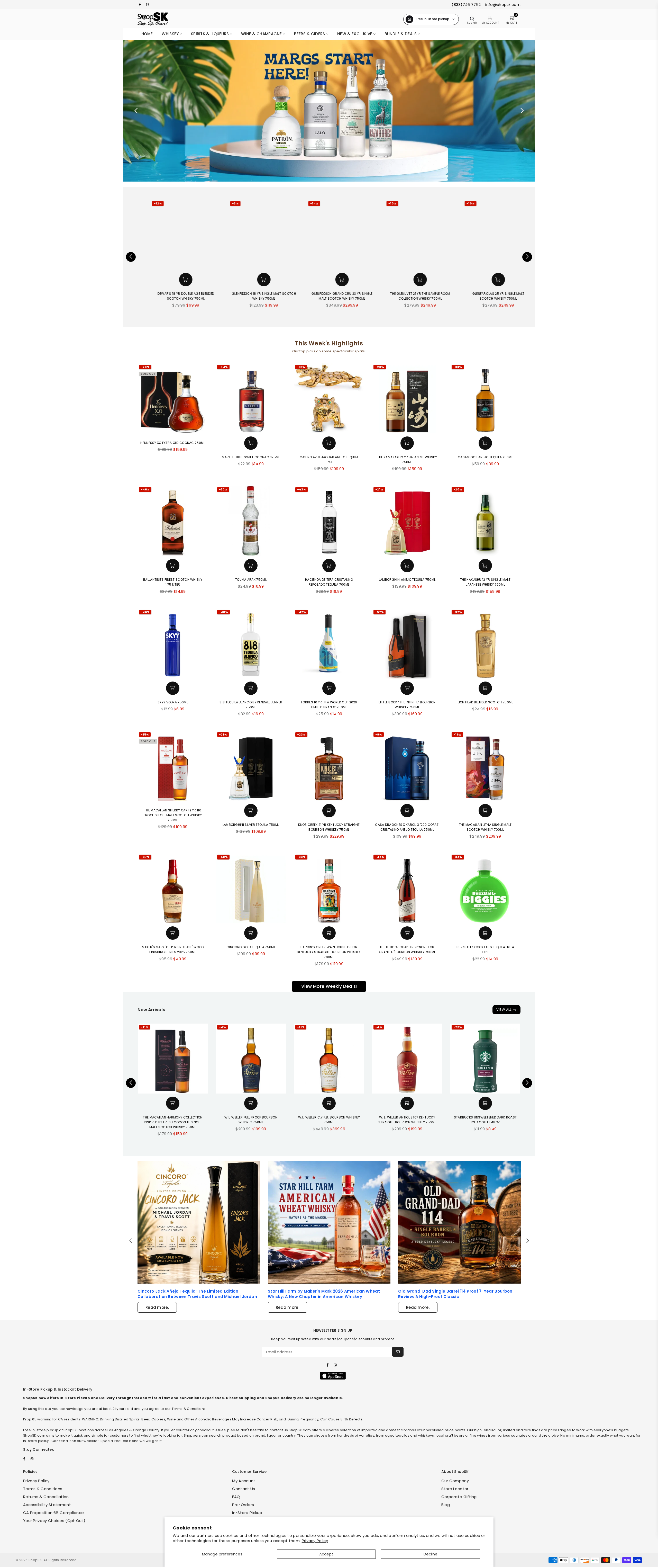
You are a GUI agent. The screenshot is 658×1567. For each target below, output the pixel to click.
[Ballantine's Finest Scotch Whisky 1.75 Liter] (173, 521)
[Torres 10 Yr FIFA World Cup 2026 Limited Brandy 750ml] (329, 643)
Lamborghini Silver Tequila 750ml (251, 824)
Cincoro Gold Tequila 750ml (250, 947)
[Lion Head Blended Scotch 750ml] (485, 643)
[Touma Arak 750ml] (251, 521)
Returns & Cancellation (46, 1496)
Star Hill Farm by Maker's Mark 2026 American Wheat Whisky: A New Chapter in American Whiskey (324, 1293)
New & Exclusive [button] (355, 34)
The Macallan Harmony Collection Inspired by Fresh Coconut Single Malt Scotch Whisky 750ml (172, 1122)
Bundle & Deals (401, 34)
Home (147, 34)
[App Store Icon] (333, 1376)
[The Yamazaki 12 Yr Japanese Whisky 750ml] (407, 398)
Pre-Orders (243, 1504)
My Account (243, 1480)
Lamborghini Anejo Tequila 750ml (407, 579)
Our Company (455, 1480)
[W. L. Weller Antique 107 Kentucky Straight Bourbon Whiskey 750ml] (407, 1059)
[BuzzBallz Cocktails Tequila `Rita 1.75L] (485, 888)
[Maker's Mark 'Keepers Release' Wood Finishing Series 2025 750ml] (173, 888)
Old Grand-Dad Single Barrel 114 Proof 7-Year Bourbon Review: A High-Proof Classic (455, 1293)
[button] (197, 279)
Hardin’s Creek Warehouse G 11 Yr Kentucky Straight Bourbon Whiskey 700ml (329, 952)
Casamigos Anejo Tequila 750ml (485, 457)
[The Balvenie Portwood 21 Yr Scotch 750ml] (510, 235)
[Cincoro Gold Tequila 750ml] (251, 888)
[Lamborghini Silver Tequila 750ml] (251, 766)
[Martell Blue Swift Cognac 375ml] (251, 398)
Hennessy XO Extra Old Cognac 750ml (172, 443)
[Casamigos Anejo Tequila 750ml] (485, 398)
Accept (326, 1554)
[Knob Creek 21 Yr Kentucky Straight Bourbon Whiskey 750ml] (329, 766)
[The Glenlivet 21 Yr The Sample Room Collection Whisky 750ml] (354, 235)
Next (522, 111)
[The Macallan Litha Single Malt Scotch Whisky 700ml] (485, 766)
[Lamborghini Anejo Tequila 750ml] (407, 521)
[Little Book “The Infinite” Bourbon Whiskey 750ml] (407, 643)
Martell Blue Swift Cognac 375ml (251, 457)
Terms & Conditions (42, 1488)
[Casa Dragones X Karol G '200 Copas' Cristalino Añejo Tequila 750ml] (407, 766)
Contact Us (243, 1488)
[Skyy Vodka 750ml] (173, 643)
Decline (430, 1554)
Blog (445, 1504)
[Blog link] (199, 1222)
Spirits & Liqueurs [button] (210, 34)
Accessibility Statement (47, 1504)
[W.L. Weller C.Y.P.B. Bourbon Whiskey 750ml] (329, 1059)
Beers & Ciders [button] (310, 34)
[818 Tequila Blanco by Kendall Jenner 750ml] (251, 643)
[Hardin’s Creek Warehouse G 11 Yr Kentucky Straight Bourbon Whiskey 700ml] (329, 888)
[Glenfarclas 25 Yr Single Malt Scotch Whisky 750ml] (432, 235)
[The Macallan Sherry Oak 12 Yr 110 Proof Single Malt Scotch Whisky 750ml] (173, 766)
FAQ (236, 1496)
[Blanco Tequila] (329, 111)
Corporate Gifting (459, 1496)
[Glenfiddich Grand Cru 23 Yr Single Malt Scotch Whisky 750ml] (275, 235)
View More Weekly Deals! (329, 986)
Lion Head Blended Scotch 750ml (485, 702)
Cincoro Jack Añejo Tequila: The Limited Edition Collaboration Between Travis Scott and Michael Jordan (197, 1293)
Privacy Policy (315, 1540)
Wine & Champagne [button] (262, 34)
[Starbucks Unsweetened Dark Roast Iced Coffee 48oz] (485, 1059)
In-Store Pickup (247, 1512)
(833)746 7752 (466, 4)
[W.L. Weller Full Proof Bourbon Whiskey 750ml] (251, 1059)
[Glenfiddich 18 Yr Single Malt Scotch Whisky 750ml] (197, 235)
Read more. (157, 1307)
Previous (136, 111)
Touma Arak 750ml (251, 579)
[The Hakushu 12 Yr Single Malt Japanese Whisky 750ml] (485, 521)
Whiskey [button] (171, 34)
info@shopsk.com (502, 4)
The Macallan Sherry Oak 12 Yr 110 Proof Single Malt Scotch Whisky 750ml (173, 815)
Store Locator (455, 1488)
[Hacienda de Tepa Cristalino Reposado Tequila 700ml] (329, 521)
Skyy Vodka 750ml (173, 702)
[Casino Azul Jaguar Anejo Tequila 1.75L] (329, 398)
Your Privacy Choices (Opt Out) (54, 1520)
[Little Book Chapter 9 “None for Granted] (407, 888)
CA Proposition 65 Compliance (53, 1512)
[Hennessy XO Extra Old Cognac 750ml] (173, 398)
